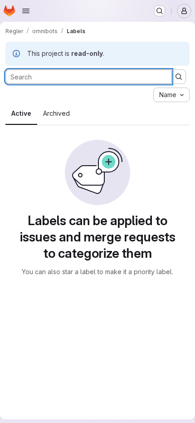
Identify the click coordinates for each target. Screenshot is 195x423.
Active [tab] (21, 113)
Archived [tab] (56, 113)
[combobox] (171, 95)
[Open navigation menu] (26, 11)
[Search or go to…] (159, 10)
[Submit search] (178, 76)
